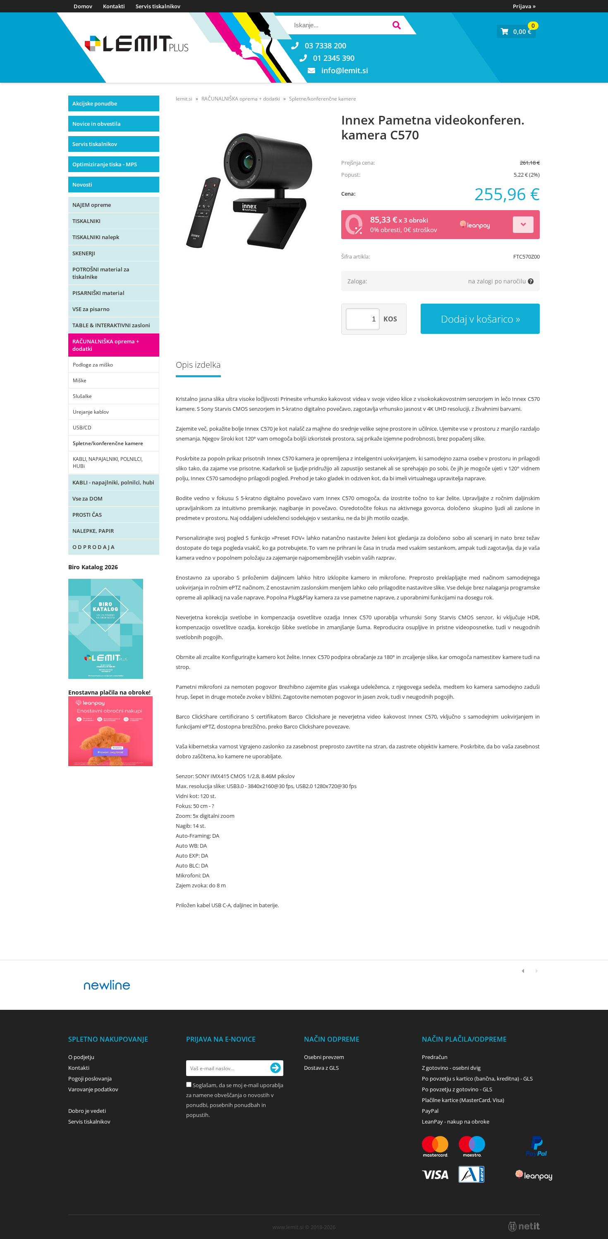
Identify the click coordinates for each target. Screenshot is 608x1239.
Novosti (82, 184)
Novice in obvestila (96, 123)
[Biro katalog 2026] (105, 677)
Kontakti (114, 6)
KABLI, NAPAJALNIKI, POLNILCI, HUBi (108, 462)
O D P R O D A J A (93, 547)
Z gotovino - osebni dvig (451, 1067)
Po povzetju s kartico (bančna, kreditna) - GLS (477, 1078)
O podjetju (81, 1057)
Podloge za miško (93, 364)
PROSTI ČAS (87, 514)
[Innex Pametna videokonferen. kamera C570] (250, 193)
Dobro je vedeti (87, 1110)
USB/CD (82, 427)
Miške (79, 380)
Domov (83, 6)
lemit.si (184, 98)
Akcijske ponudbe (94, 103)
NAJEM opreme (91, 204)
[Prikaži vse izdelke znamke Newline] (107, 985)
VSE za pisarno (91, 309)
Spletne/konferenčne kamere (108, 443)
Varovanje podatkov (93, 1089)
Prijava (524, 6)
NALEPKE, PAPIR (93, 530)
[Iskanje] (396, 26)
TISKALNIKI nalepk (95, 237)
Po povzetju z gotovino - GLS (457, 1089)
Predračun (435, 1057)
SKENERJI (83, 253)
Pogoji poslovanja (90, 1078)
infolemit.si (344, 70)
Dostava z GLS (321, 1067)
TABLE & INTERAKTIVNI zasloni (111, 325)
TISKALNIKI (86, 221)
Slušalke (82, 396)
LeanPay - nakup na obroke (455, 1121)
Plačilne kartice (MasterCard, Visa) (463, 1100)
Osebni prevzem (324, 1057)
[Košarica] (516, 31)
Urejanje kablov (91, 411)
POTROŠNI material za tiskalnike (100, 273)
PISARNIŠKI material (98, 293)
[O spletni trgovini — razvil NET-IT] (524, 1227)
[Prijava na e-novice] (275, 1068)
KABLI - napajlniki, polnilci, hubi (113, 482)
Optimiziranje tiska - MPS (104, 164)
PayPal (430, 1110)
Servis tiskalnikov (158, 6)
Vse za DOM (87, 498)
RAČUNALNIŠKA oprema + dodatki (105, 345)
